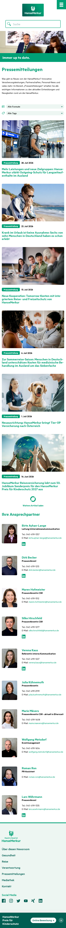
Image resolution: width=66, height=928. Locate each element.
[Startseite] (33, 10)
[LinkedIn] (23, 544)
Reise (5, 861)
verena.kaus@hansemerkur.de (42, 662)
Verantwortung (11, 867)
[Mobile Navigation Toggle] (61, 4)
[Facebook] (4, 901)
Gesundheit (9, 855)
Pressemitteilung (11, 162)
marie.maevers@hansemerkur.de (43, 723)
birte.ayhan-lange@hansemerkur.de (45, 537)
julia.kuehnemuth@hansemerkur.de (45, 694)
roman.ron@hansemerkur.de (42, 776)
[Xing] (33, 901)
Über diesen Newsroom (15, 849)
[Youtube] (26, 901)
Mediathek (8, 880)
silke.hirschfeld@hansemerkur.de (44, 630)
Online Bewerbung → (43, 920)
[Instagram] (11, 901)
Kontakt (6, 886)
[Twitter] (18, 901)
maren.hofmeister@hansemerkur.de (45, 601)
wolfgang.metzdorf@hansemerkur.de (46, 751)
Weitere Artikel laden (33, 505)
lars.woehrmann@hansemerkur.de (44, 808)
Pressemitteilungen (13, 874)
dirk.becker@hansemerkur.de (42, 569)
